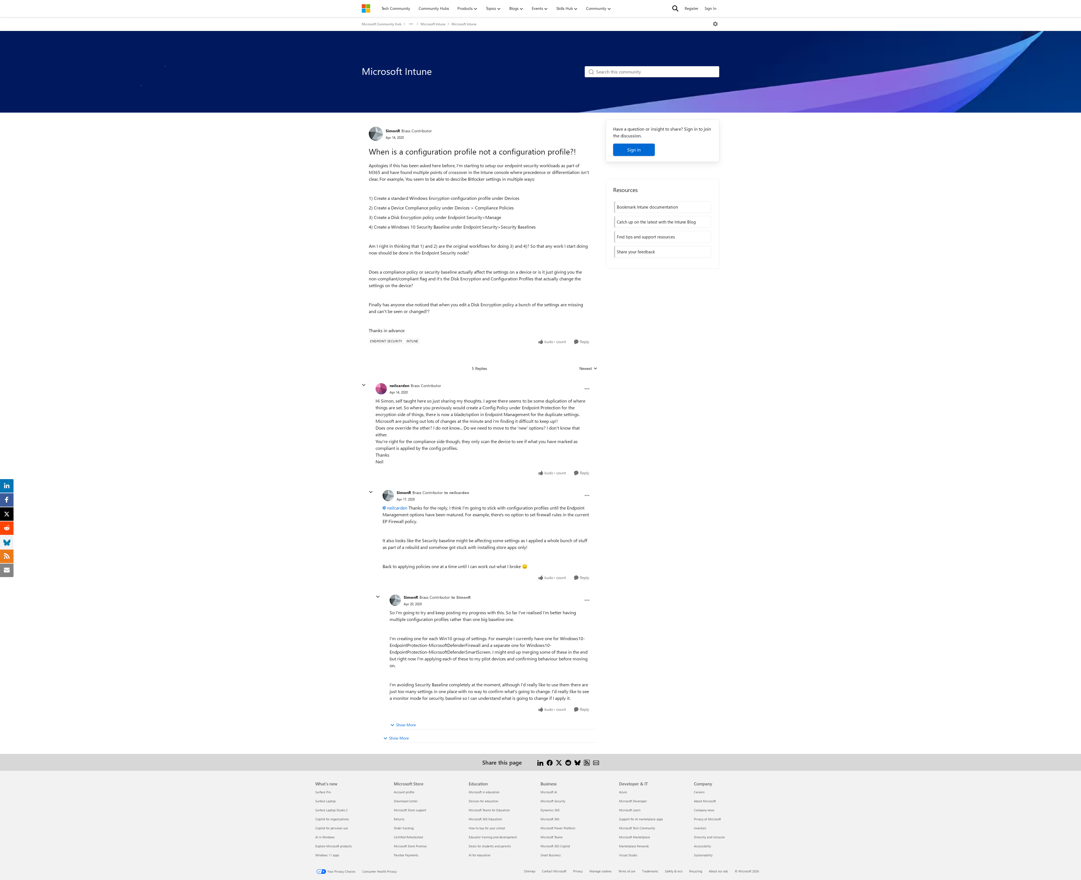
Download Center (406, 801)
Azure (623, 792)
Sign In (710, 8)
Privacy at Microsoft (707, 819)
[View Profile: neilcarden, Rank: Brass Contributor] (381, 388)
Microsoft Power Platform (557, 828)
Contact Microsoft (554, 871)
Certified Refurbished (408, 837)
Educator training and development (493, 837)
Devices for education (483, 801)
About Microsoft (705, 801)
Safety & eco (673, 871)
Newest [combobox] (588, 368)
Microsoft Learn (629, 810)
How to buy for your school (487, 828)
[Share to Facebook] (550, 762)
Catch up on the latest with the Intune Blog (656, 222)
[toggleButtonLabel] (715, 24)
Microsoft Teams (551, 837)
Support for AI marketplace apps (641, 819)
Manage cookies (600, 871)
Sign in (634, 150)
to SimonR (461, 597)
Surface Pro (323, 792)
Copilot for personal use (331, 828)
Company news (704, 810)
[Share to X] (559, 762)
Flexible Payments (406, 855)
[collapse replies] (363, 385)
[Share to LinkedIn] (540, 762)
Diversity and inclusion (709, 837)
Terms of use (626, 871)
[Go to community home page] (366, 8)
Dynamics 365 (550, 810)
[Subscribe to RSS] (587, 762)
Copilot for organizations (332, 819)
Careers (699, 792)
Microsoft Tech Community (637, 828)
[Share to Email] (596, 762)
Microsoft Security (552, 801)
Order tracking (404, 828)
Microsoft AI (548, 792)
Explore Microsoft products (333, 846)
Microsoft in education (484, 792)
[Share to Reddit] (568, 762)
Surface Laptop (325, 801)
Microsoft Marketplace (634, 837)
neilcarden (399, 385)
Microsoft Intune (433, 24)
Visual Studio (628, 855)
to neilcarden (456, 492)
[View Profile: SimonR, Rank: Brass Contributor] (376, 134)
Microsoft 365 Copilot (555, 846)
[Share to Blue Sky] (577, 762)
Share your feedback (636, 251)
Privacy (578, 871)
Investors (700, 828)
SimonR (393, 130)
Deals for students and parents (490, 846)
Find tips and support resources (646, 237)
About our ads (718, 871)
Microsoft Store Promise (410, 846)
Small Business (550, 855)
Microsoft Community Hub (381, 24)
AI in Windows (325, 837)
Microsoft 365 (549, 819)
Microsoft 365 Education (485, 819)
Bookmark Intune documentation (647, 207)
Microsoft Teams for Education (489, 810)
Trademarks (650, 871)
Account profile (404, 792)
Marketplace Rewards (634, 846)
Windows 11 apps (327, 855)
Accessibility (702, 846)
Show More (406, 724)
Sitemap (529, 871)
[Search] (675, 8)
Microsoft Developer (633, 801)
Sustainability (703, 855)
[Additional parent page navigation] (411, 24)
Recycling (695, 871)
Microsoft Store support (410, 810)
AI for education (479, 855)
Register (691, 8)
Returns (399, 819)
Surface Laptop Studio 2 (331, 810)
